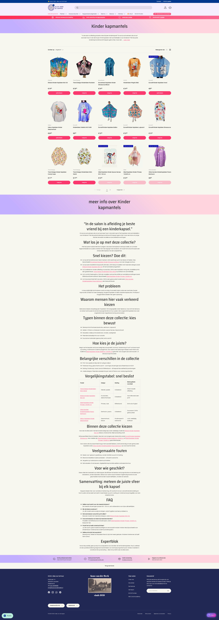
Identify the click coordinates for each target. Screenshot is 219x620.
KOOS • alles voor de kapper (58, 613)
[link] (97, 190)
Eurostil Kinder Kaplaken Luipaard (133, 127)
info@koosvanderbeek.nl (55, 587)
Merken (62, 14)
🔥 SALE (130, 14)
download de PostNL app (97, 559)
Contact (159, 1)
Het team (131, 589)
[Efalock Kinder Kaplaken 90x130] (59, 67)
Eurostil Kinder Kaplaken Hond (158, 82)
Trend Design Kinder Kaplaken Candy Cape (57, 173)
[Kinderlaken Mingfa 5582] (134, 67)
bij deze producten (127, 559)
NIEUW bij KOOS (53, 14)
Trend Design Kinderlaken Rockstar (84, 82)
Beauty (112, 14)
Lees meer (127, 40)
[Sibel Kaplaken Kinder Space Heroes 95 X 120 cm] (109, 156)
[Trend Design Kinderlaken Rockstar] (84, 67)
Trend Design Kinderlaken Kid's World (82, 173)
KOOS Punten (139, 14)
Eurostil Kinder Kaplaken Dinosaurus (160, 127)
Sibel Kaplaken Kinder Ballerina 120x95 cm (99, 351)
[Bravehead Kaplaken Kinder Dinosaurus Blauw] (109, 67)
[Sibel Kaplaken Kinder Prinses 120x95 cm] (134, 156)
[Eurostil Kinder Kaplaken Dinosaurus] (160, 111)
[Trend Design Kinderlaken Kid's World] (84, 156)
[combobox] (113, 7)
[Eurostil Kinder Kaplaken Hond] (160, 67)
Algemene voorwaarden (159, 613)
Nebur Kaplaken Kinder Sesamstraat (55, 128)
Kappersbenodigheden (89, 14)
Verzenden (139, 613)
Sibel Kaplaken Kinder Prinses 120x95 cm (132, 173)
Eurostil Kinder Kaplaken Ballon (107, 127)
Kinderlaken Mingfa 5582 (131, 82)
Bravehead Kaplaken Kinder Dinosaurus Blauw (107, 83)
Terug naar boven (109, 565)
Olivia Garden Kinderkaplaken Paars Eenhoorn (160, 173)
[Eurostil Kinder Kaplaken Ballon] (109, 111)
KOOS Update (167, 1)
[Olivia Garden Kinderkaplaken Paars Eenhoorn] (160, 156)
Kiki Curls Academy (134, 596)
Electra (103, 14)
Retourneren (148, 613)
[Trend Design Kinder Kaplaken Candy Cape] (59, 156)
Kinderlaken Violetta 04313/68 (82, 127)
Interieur (120, 14)
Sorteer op (51, 49)
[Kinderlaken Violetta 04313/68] (84, 111)
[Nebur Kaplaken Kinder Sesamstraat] (59, 111)
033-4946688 (54, 585)
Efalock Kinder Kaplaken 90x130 (58, 82)
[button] (170, 7)
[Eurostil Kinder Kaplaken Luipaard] (134, 111)
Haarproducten (73, 14)
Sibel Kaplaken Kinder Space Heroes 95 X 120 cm (109, 173)
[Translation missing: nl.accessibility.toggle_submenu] (66, 14)
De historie (131, 586)
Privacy (169, 613)
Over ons (131, 579)
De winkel (131, 583)
